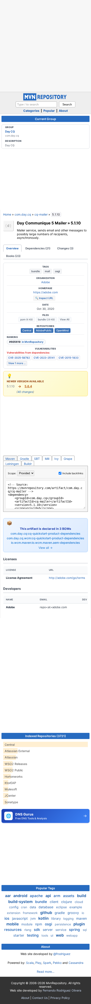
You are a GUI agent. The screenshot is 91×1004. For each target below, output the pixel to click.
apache (37, 896)
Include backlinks (72, 473)
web (60, 935)
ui (52, 935)
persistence (63, 924)
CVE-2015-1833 (69, 357)
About (63, 110)
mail (47, 271)
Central (26, 330)
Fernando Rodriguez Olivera (62, 990)
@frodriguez (61, 954)
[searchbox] (36, 104)
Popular (49, 110)
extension (14, 913)
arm (57, 896)
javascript (20, 918)
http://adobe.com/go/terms (67, 577)
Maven (10, 458)
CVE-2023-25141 (44, 357)
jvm (33, 919)
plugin (79, 924)
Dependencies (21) (37, 248)
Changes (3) (65, 248)
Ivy (56, 458)
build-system (20, 901)
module (27, 924)
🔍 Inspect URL (44, 298)
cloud (79, 902)
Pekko (57, 962)
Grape (68, 458)
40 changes (25, 391)
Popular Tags (45, 888)
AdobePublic (44, 330)
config (14, 907)
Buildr (28, 464)
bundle (35, 271)
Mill (47, 458)
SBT (37, 458)
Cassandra (76, 962)
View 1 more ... (17, 363)
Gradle (24, 458)
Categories (31, 110)
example (75, 907)
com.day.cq (23, 214)
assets (69, 896)
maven (81, 918)
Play (38, 962)
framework (31, 913)
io (83, 913)
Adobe (45, 282)
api (49, 895)
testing (33, 935)
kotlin (44, 918)
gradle (60, 913)
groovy (74, 913)
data (33, 907)
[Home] (45, 99)
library (56, 919)
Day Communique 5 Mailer (42, 223)
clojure (67, 902)
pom (26, 319)
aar (8, 895)
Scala (30, 962)
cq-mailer (41, 214)
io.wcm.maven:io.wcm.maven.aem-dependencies (45, 542)
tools (45, 935)
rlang (28, 930)
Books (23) (13, 256)
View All (64, 319)
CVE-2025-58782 (19, 357)
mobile (13, 924)
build (81, 895)
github (46, 912)
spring (75, 930)
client (54, 902)
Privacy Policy (60, 998)
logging (68, 918)
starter (19, 935)
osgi (57, 271)
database (46, 907)
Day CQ (10, 131)
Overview (12, 248)
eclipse (62, 907)
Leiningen (12, 464)
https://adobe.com (45, 292)
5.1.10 (76, 223)
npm (39, 924)
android (20, 895)
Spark (47, 962)
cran (24, 907)
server (48, 930)
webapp (72, 935)
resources (13, 930)
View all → (45, 547)
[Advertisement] (45, 45)
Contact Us (40, 998)
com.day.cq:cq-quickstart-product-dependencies (45, 533)
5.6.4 (28, 386)
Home (7, 214)
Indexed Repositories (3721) (45, 736)
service (61, 930)
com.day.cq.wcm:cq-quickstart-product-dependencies (45, 538)
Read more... (45, 971)
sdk (37, 930)
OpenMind (62, 330)
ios (7, 918)
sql (85, 930)
